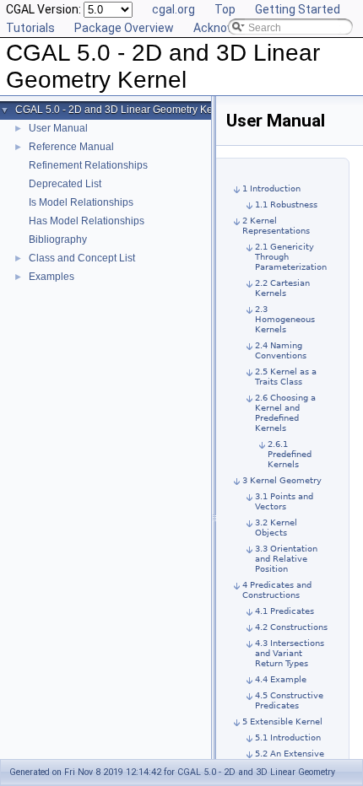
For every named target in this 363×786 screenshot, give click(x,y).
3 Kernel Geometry (282, 480)
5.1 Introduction (288, 737)
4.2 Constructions (291, 627)
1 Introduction (271, 188)
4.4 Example (280, 679)
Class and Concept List (82, 258)
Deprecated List (65, 184)
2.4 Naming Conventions (280, 350)
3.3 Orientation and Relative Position (286, 558)
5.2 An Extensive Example (289, 758)
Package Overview (124, 28)
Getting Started (297, 9)
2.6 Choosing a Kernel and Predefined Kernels (285, 413)
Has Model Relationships (86, 221)
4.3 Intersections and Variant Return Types (289, 653)
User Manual (58, 128)
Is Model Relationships (81, 202)
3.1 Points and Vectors (284, 501)
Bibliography (58, 239)
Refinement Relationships (88, 165)
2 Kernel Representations (276, 225)
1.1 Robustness (286, 204)
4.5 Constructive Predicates (289, 700)
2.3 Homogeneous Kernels (285, 319)
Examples (51, 277)
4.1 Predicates (284, 611)
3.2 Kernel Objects (276, 527)
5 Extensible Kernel (282, 721)
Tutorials (30, 28)
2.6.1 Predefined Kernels (290, 454)
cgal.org (173, 9)
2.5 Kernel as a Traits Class (286, 376)
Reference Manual (71, 147)
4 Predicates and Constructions (277, 590)
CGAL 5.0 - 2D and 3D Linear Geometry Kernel (122, 110)
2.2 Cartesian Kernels (282, 288)
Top (225, 9)
